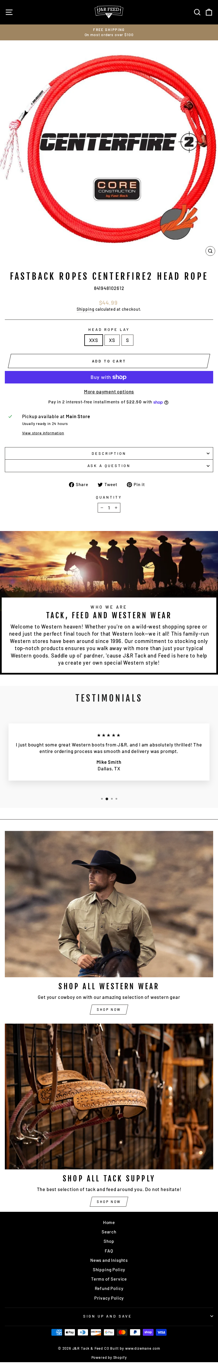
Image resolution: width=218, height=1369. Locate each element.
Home (109, 1222)
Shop (109, 1241)
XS (112, 340)
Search (109, 1231)
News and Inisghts (109, 1260)
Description (109, 453)
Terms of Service (109, 1278)
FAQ (109, 1250)
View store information (43, 433)
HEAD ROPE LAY (109, 329)
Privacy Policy (109, 1297)
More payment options (109, 391)
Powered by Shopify (109, 1357)
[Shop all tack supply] (109, 1096)
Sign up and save (107, 1316)
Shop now (109, 1009)
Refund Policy (109, 1288)
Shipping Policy (109, 1269)
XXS (93, 340)
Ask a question (109, 465)
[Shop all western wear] (109, 904)
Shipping (86, 309)
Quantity (109, 497)
